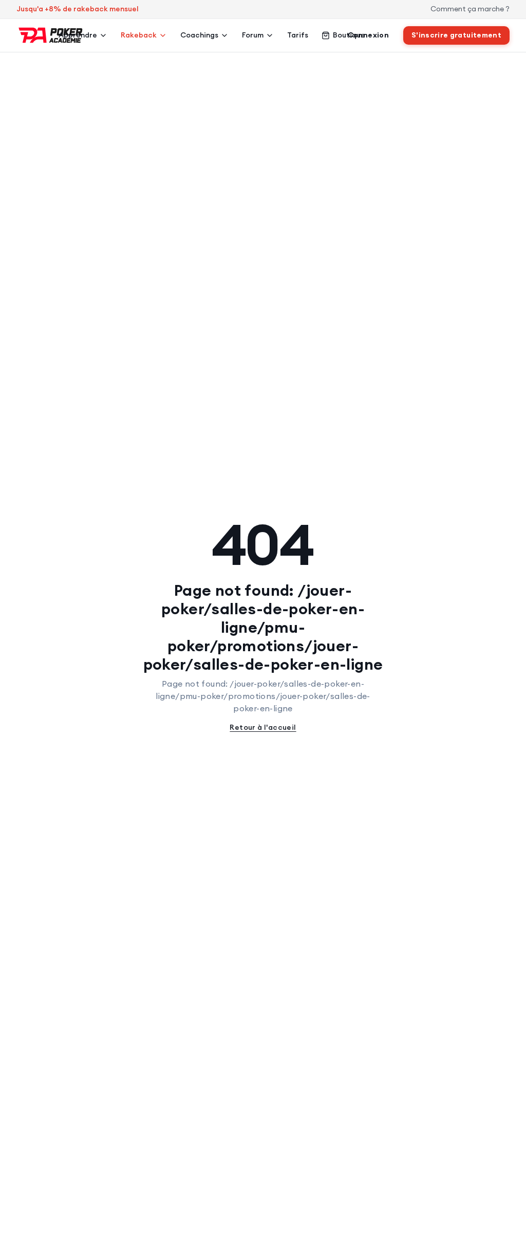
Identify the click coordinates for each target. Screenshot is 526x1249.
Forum (253, 35)
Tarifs (297, 35)
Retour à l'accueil (263, 727)
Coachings (199, 35)
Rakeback (139, 35)
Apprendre (78, 35)
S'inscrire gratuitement (456, 35)
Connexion (368, 35)
